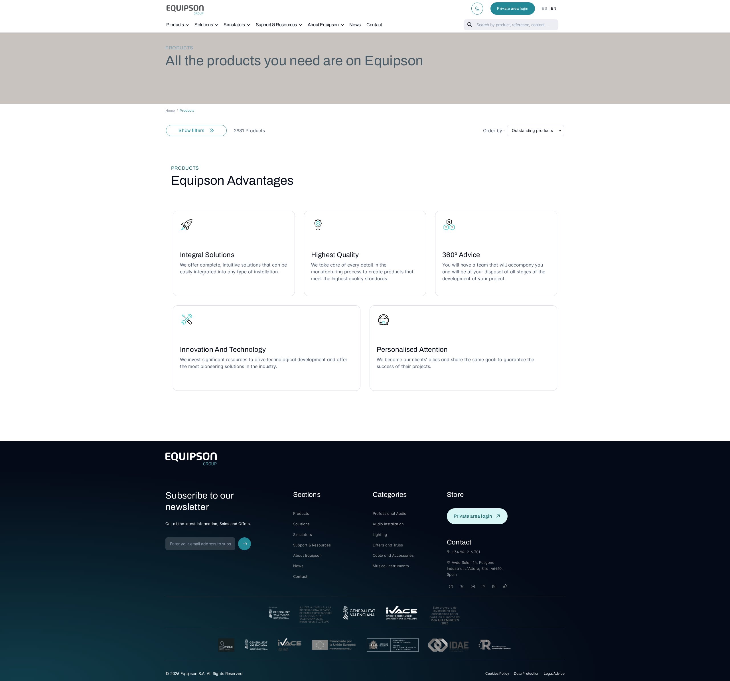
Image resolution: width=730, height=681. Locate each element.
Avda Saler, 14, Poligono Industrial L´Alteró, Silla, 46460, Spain (475, 568)
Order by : (494, 130)
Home (170, 110)
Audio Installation (388, 524)
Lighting (380, 534)
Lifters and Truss (388, 545)
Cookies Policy (497, 673)
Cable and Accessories (393, 555)
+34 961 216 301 (465, 552)
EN (554, 9)
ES (544, 9)
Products (175, 24)
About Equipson (323, 24)
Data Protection (526, 673)
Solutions (203, 24)
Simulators (234, 24)
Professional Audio (389, 513)
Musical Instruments (391, 566)
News (355, 24)
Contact (374, 24)
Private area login (512, 9)
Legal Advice (554, 673)
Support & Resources (276, 24)
